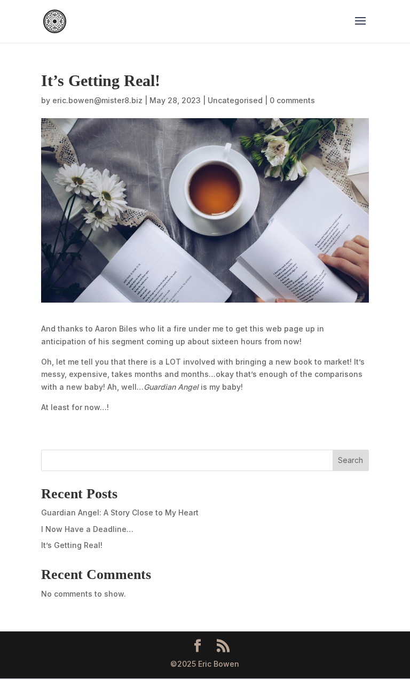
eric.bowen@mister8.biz (97, 100)
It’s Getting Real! (71, 545)
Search (350, 460)
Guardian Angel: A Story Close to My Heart (120, 512)
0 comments (292, 100)
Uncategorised (235, 100)
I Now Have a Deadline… (87, 529)
